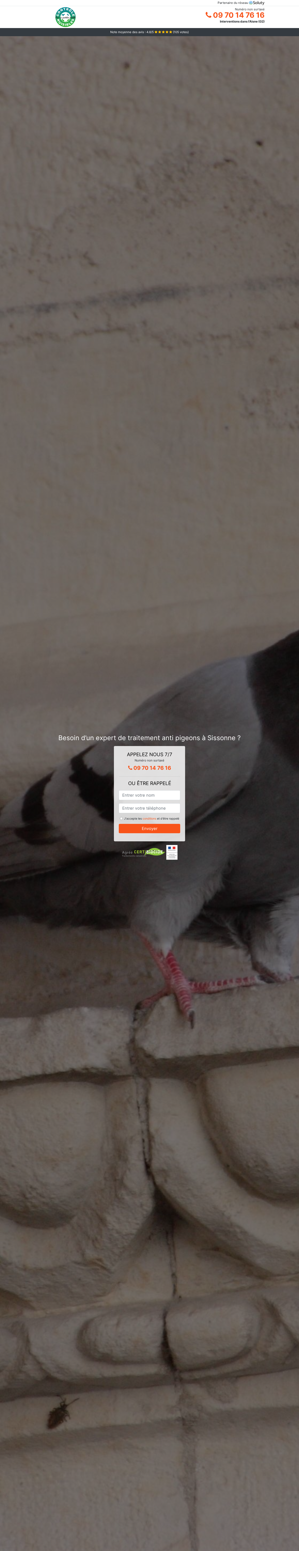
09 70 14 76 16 (238, 15)
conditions (149, 818)
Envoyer (149, 828)
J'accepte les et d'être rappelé (151, 818)
